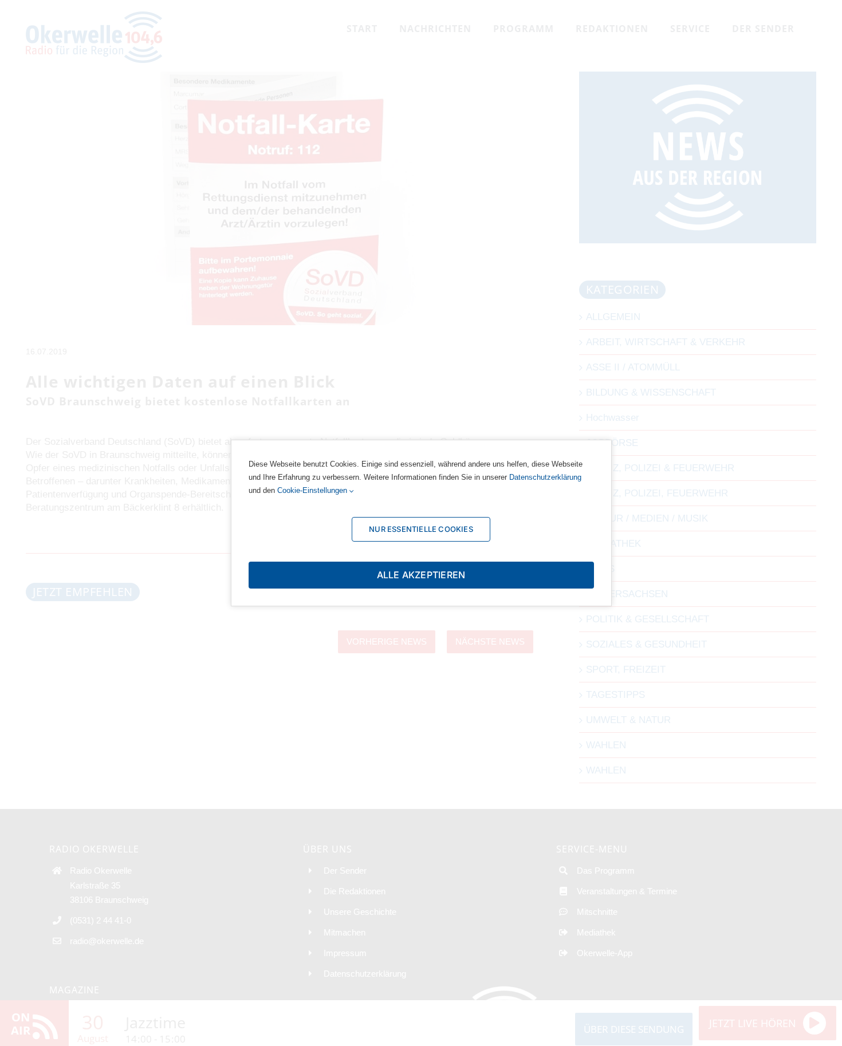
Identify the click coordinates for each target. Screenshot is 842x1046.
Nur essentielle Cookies (421, 529)
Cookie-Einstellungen (313, 490)
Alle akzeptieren (421, 575)
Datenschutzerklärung (545, 477)
